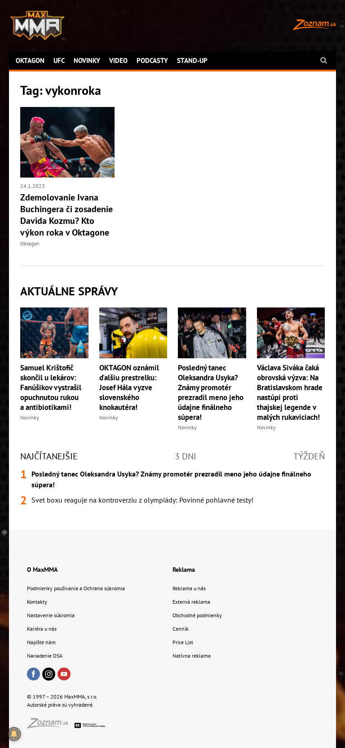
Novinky (87, 60)
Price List (182, 642)
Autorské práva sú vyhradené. (60, 704)
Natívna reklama (191, 655)
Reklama (183, 569)
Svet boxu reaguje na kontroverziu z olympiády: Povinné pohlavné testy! (142, 499)
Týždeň (309, 456)
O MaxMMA (42, 569)
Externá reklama (191, 601)
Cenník (180, 628)
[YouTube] (64, 674)
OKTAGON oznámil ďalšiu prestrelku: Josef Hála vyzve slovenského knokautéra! (129, 387)
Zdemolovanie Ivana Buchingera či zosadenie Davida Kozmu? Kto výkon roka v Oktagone (66, 214)
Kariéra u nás (42, 628)
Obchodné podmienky (197, 615)
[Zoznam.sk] (51, 725)
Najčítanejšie (49, 456)
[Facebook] (33, 674)
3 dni (185, 456)
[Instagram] (48, 674)
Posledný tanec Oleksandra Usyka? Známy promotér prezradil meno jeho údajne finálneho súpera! (210, 392)
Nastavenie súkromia (51, 615)
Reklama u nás (189, 588)
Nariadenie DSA (44, 655)
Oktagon (30, 60)
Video (118, 60)
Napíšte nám (41, 642)
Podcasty (152, 60)
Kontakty (37, 601)
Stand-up (192, 60)
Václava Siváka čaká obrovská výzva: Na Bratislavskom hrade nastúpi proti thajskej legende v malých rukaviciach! (290, 392)
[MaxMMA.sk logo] (37, 25)
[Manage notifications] (14, 734)
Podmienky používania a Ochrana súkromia (76, 588)
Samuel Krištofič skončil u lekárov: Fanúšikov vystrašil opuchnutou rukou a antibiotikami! (50, 387)
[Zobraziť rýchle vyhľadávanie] (324, 60)
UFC (59, 60)
